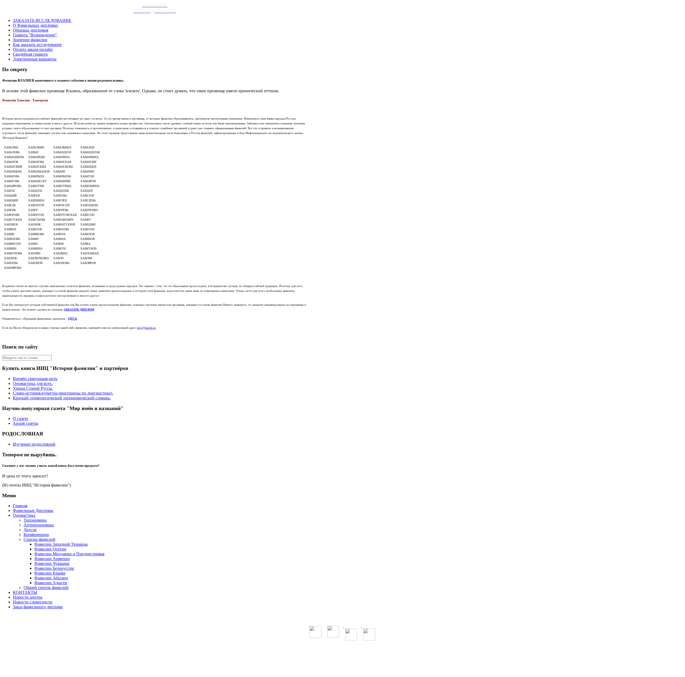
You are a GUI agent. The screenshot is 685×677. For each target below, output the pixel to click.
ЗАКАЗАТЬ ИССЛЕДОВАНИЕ (42, 20)
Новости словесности (32, 602)
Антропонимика (39, 525)
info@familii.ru (146, 327)
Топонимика (35, 520)
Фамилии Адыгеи (50, 582)
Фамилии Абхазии (51, 578)
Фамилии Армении (52, 558)
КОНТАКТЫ (25, 592)
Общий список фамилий (46, 587)
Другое (30, 529)
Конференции (36, 534)
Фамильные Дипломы (33, 510)
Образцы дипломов (30, 30)
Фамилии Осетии (50, 549)
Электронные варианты (34, 59)
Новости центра (27, 597)
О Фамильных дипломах (35, 25)
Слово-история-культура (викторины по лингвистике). (63, 393)
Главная (20, 505)
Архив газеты (25, 423)
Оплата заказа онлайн (33, 49)
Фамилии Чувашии (52, 563)
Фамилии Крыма (49, 573)
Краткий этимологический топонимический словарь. (62, 398)
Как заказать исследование (37, 44)
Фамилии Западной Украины (61, 544)
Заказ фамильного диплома (38, 607)
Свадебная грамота (30, 54)
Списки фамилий (39, 539)
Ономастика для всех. (33, 383)
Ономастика (24, 515)
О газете (20, 418)
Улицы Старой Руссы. (33, 388)
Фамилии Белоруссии (54, 568)
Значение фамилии (30, 39)
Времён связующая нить (35, 378)
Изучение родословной (34, 444)
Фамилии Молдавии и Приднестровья (69, 554)
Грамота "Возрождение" (35, 35)
